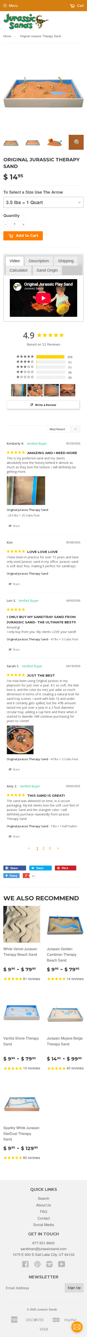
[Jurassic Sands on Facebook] (25, 1265)
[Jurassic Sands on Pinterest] (37, 1265)
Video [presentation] (15, 261)
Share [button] (16, 526)
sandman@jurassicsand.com (43, 1248)
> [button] (58, 848)
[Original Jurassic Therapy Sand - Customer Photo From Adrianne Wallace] (67, 390)
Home (7, 36)
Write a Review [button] (45, 405)
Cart (80, 5)
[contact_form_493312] (77, 1327)
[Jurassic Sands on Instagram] (49, 1265)
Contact (43, 1218)
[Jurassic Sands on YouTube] (61, 1265)
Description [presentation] (39, 261)
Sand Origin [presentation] (47, 270)
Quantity (11, 215)
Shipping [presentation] (66, 261)
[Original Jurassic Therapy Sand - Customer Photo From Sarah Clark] (35, 390)
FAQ (43, 1211)
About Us (43, 1205)
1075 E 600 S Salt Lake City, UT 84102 (43, 1254)
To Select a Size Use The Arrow (33, 192)
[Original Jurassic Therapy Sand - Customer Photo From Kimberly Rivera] (18, 390)
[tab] (14, 261)
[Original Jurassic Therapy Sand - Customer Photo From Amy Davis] (51, 390)
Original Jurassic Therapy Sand (27, 510)
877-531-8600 (43, 1242)
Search (43, 1198)
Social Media (43, 1224)
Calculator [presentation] (19, 270)
